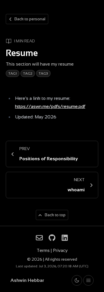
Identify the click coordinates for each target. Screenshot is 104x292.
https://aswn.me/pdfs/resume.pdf (50, 106)
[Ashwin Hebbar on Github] (52, 238)
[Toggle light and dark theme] (77, 280)
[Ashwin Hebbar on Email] (39, 238)
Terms (44, 250)
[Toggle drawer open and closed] (88, 280)
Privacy (60, 250)
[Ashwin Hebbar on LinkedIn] (64, 238)
